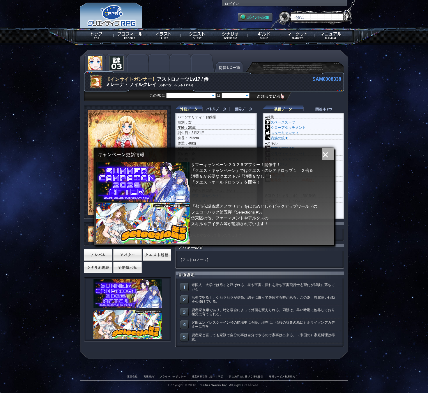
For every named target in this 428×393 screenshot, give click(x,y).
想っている (272, 96)
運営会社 (132, 376)
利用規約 (149, 376)
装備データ (283, 109)
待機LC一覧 (229, 67)
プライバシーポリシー (173, 376)
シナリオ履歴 (98, 267)
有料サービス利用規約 (282, 376)
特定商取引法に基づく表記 (207, 376)
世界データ (243, 109)
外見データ (188, 109)
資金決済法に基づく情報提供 (246, 376)
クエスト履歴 (157, 255)
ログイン (232, 4)
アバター (127, 255)
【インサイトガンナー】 (131, 79)
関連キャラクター (323, 109)
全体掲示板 (127, 267)
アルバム (98, 255)
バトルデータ (215, 109)
